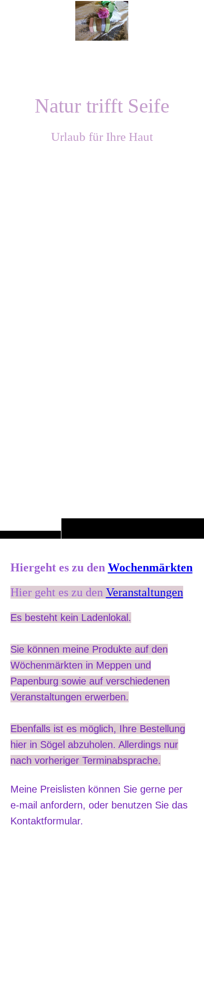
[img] (102, 289)
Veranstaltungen (144, 592)
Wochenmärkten (150, 567)
